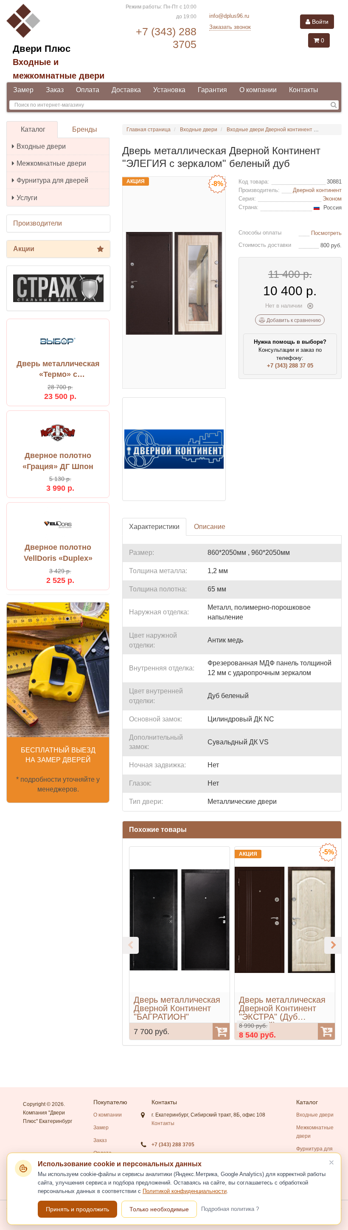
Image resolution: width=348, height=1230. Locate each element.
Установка (169, 89)
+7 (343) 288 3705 (173, 1145)
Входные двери (41, 146)
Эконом (332, 198)
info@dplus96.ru (229, 16)
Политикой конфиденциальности (185, 1191)
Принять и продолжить (77, 1209)
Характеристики (154, 526)
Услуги (27, 197)
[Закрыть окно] (331, 1162)
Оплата (87, 89)
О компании (258, 89)
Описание (209, 526)
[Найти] (333, 105)
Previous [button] (130, 945)
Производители (37, 223)
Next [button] (332, 945)
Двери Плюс (41, 48)
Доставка (126, 89)
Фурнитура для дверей (52, 180)
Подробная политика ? (230, 1209)
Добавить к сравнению (293, 320)
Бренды (84, 129)
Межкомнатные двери (51, 163)
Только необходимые (159, 1209)
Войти (319, 21)
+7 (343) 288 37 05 (290, 365)
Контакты (303, 89)
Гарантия (212, 89)
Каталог (33, 129)
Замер (23, 89)
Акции (23, 248)
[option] (179, 943)
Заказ (55, 89)
